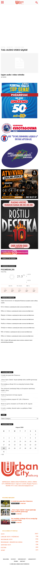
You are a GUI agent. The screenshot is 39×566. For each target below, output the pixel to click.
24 (4, 448)
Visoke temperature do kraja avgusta (11, 395)
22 (30, 445)
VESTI (2, 534)
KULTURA (3, 547)
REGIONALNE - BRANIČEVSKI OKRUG (11, 542)
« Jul (2, 454)
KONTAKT (22, 561)
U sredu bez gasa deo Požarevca (10, 375)
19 (14, 445)
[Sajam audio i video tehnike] (19, 63)
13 (20, 441)
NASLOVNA (6, 559)
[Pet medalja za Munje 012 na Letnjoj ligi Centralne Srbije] (5, 521)
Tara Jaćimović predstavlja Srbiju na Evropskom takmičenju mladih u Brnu (18, 389)
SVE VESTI (13, 559)
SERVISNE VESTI (15, 503)
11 (9, 441)
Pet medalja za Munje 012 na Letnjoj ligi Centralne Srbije (17, 384)
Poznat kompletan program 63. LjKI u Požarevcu (15, 399)
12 (14, 441)
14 (25, 441)
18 (9, 445)
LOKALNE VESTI (32, 559)
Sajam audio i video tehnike (12, 75)
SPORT (13, 513)
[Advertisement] (19, 25)
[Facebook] (14, 489)
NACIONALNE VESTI (6, 539)
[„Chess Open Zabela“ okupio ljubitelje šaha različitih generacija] (5, 512)
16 (35, 441)
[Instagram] (18, 489)
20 (20, 445)
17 (4, 445)
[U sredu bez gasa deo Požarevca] (5, 503)
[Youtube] (25, 489)
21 (25, 445)
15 (30, 441)
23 (35, 445)
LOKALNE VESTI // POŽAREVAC (10, 536)
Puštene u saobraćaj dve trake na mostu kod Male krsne (18, 306)
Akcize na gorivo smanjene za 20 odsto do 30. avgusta (16, 403)
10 (4, 441)
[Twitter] (21, 489)
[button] (36, 3)
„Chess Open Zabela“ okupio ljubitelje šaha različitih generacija (19, 379)
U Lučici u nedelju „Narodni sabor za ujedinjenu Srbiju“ (16, 408)
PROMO (16, 561)
